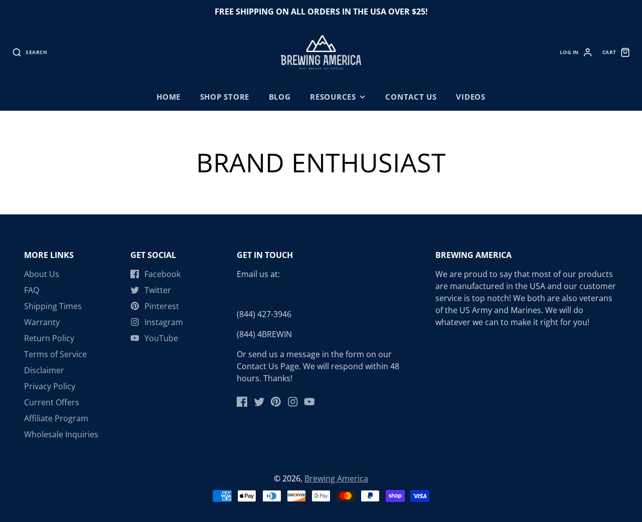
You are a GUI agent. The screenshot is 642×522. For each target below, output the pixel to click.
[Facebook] (242, 401)
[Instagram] (292, 401)
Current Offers (51, 402)
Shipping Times (53, 306)
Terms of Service (55, 354)
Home (168, 97)
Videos (471, 97)
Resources (333, 97)
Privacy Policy (49, 386)
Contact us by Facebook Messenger (303, 294)
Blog (280, 97)
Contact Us (411, 97)
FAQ (31, 290)
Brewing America (336, 478)
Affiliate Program (56, 418)
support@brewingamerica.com (340, 274)
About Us (41, 274)
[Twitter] (259, 401)
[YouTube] (309, 401)
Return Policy (49, 338)
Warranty (42, 322)
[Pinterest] (275, 401)
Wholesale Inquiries (61, 434)
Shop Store (225, 97)
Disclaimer (44, 370)
